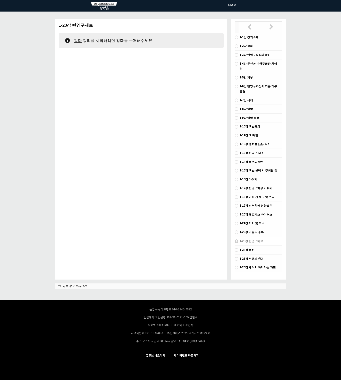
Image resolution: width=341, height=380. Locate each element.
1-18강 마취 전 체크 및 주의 (257, 196)
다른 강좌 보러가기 (75, 286)
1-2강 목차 (246, 45)
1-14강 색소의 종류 (252, 161)
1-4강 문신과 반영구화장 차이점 (258, 66)
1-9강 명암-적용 (249, 117)
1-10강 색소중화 (250, 126)
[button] (155, 355)
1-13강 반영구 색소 (252, 152)
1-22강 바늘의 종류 (252, 232)
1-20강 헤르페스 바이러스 (256, 214)
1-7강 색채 (246, 100)
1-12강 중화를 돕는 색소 (255, 144)
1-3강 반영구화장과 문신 (255, 54)
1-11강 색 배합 (249, 135)
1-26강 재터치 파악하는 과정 (258, 267)
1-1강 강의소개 (249, 37)
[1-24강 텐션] (271, 27)
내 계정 (232, 5)
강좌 (78, 40)
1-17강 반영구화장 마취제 (256, 188)
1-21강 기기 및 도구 (252, 223)
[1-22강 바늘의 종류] (249, 27)
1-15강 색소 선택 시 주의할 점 (258, 170)
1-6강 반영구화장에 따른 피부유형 (258, 89)
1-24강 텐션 (247, 249)
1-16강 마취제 (248, 179)
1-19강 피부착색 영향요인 (256, 205)
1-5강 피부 (246, 77)
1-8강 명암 (246, 108)
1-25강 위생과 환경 (252, 258)
